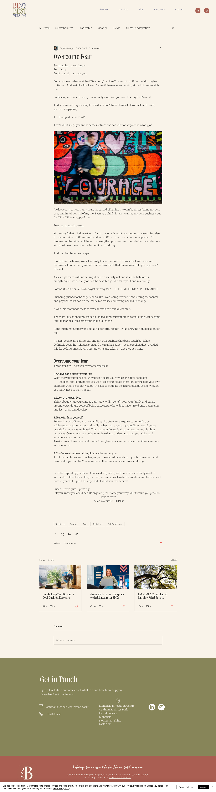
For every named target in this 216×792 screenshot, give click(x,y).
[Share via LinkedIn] (69, 534)
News (116, 28)
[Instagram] (161, 707)
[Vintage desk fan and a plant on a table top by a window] (60, 577)
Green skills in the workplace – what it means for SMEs (107, 596)
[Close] (212, 787)
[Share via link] (76, 534)
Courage (74, 524)
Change (102, 28)
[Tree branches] (155, 577)
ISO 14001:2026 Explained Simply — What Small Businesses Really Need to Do (155, 596)
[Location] (118, 701)
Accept (203, 787)
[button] (173, 28)
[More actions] (160, 48)
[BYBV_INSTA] (207, 11)
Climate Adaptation (138, 28)
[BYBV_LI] (198, 11)
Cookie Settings (186, 787)
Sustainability (64, 28)
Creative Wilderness (120, 777)
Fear (85, 524)
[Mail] (41, 706)
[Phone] (41, 714)
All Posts (44, 28)
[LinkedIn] (152, 707)
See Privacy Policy (61, 788)
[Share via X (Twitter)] (62, 534)
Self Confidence (115, 524)
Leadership (85, 28)
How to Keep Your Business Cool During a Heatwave (58, 596)
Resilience (60, 524)
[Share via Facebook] (55, 534)
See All (174, 559)
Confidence (97, 524)
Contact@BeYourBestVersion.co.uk (67, 707)
